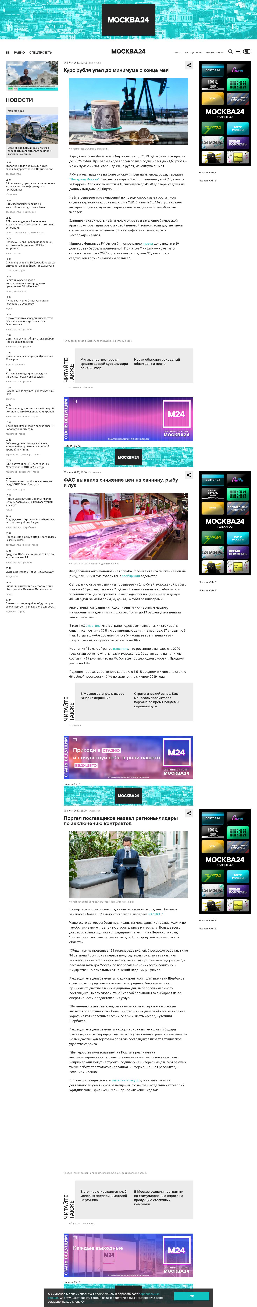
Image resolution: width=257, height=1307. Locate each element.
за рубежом (29, 212)
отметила (93, 625)
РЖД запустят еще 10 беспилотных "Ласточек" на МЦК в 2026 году (27, 465)
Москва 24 (128, 51)
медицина (11, 611)
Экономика (95, 63)
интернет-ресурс (125, 1080)
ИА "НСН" (155, 914)
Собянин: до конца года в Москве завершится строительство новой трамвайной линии (29, 151)
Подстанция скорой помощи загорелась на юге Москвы (31, 538)
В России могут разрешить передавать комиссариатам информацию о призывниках (30, 186)
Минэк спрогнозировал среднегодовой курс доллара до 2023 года (104, 364)
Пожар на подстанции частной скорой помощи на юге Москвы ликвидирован (30, 410)
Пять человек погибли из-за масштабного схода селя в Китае (26, 205)
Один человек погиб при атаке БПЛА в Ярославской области (30, 340)
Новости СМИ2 (72, 445)
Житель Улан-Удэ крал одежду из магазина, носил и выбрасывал (26, 375)
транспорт (11, 270)
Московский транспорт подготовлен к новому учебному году (30, 427)
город (9, 232)
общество (11, 194)
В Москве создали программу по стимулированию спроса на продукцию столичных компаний (158, 1198)
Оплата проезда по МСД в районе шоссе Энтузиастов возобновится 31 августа (30, 264)
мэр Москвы (12, 454)
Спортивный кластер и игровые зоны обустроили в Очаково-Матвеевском (29, 587)
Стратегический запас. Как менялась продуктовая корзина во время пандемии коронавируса (157, 700)
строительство (35, 232)
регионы (27, 329)
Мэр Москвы (16, 111)
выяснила (120, 648)
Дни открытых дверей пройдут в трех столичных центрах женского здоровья (30, 605)
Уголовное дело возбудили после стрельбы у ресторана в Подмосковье (29, 167)
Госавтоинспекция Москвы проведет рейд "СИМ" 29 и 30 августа (29, 482)
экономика (75, 387)
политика (20, 364)
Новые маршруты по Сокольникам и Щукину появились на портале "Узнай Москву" (29, 502)
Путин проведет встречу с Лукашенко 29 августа (29, 357)
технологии (20, 291)
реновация (20, 232)
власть (9, 364)
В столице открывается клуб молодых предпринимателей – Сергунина (105, 1196)
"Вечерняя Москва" (84, 179)
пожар (26, 416)
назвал (147, 243)
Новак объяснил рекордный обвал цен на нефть (157, 362)
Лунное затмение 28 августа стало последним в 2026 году (27, 302)
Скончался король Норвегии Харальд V (30, 572)
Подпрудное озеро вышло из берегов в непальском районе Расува (30, 520)
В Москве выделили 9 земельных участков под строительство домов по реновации (30, 224)
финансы (88, 387)
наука (9, 308)
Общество (95, 811)
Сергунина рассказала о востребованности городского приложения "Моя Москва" (25, 283)
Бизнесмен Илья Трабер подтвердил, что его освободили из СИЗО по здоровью (29, 245)
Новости (19, 100)
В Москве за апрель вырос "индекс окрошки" (102, 696)
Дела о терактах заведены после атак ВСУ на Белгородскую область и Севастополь (29, 321)
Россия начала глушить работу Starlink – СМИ (31, 392)
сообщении (131, 576)
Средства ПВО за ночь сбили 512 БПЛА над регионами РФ (30, 555)
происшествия (14, 174)
